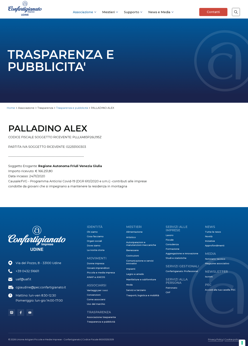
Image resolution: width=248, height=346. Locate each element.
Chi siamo (92, 231)
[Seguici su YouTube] (29, 312)
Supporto (131, 12)
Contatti (213, 12)
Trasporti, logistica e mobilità (142, 295)
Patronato (171, 287)
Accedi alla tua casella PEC (220, 289)
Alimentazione (134, 231)
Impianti (130, 268)
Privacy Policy (215, 339)
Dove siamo (93, 245)
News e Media (159, 12)
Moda (129, 284)
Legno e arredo (135, 274)
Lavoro (169, 235)
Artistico (131, 237)
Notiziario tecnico (215, 258)
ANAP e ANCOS (96, 277)
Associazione (83, 12)
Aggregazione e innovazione (182, 253)
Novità (208, 236)
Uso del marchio (96, 304)
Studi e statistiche (176, 258)
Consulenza (172, 244)
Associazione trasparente (101, 317)
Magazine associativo (217, 263)
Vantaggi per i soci (97, 290)
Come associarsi (96, 299)
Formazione (172, 249)
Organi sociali (94, 241)
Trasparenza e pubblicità (72, 107)
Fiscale (170, 239)
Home (11, 107)
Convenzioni (94, 294)
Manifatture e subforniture (141, 279)
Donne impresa (95, 263)
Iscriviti (209, 276)
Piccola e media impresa (101, 272)
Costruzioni (132, 255)
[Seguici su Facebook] (20, 312)
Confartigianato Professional (182, 271)
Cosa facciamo (95, 236)
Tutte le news (213, 231)
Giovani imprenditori (98, 268)
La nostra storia (95, 250)
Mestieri (108, 12)
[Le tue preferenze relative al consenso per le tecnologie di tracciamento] (242, 343)
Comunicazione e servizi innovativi (140, 262)
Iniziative (210, 241)
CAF (168, 292)
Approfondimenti (214, 245)
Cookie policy (232, 339)
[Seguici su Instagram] (11, 312)
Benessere (132, 250)
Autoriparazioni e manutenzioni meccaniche (141, 243)
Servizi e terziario (136, 290)
